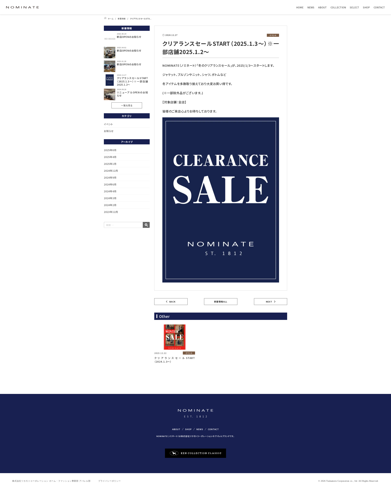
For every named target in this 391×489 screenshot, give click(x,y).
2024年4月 (110, 191)
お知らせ (108, 131)
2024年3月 (110, 198)
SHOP (366, 7)
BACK (172, 301)
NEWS (310, 7)
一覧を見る (127, 105)
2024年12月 (111, 170)
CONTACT (379, 7)
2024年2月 (110, 205)
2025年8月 (110, 150)
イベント (108, 124)
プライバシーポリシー (109, 481)
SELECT (354, 7)
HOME (299, 7)
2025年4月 (110, 157)
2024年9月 (110, 177)
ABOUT (322, 7)
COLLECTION (338, 7)
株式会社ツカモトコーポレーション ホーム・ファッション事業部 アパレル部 (51, 481)
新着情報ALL (220, 301)
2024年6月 (110, 184)
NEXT (269, 301)
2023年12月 (111, 212)
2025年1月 (110, 164)
